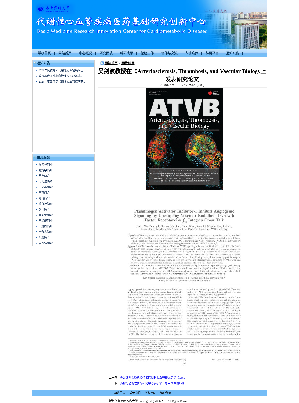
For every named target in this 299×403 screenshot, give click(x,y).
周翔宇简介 (46, 170)
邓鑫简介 (44, 237)
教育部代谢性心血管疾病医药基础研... (62, 76)
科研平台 (212, 53)
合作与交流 (169, 53)
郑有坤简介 (46, 204)
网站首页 (64, 53)
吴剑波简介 (46, 181)
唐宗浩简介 (46, 243)
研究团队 (106, 53)
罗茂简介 (44, 176)
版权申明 (150, 393)
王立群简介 (46, 187)
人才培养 (191, 53)
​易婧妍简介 (46, 220)
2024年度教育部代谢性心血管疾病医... (62, 70)
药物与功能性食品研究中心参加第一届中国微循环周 (152, 383)
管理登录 (165, 393)
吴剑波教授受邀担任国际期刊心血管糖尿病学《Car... (152, 377)
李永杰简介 (46, 232)
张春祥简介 (46, 164)
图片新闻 (128, 63)
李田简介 (44, 209)
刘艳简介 (44, 198)
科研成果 (126, 53)
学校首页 (44, 53)
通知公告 (232, 53)
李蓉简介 (44, 192)
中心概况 (85, 53)
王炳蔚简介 (46, 226)
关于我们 (135, 393)
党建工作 (147, 53)
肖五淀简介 (46, 215)
